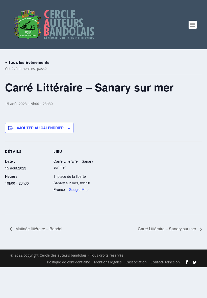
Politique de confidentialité (68, 262)
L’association (136, 262)
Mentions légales (108, 262)
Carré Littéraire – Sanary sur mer (167, 229)
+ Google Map (77, 189)
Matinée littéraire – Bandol (38, 229)
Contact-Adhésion (165, 262)
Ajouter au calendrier (40, 127)
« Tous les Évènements (27, 62)
